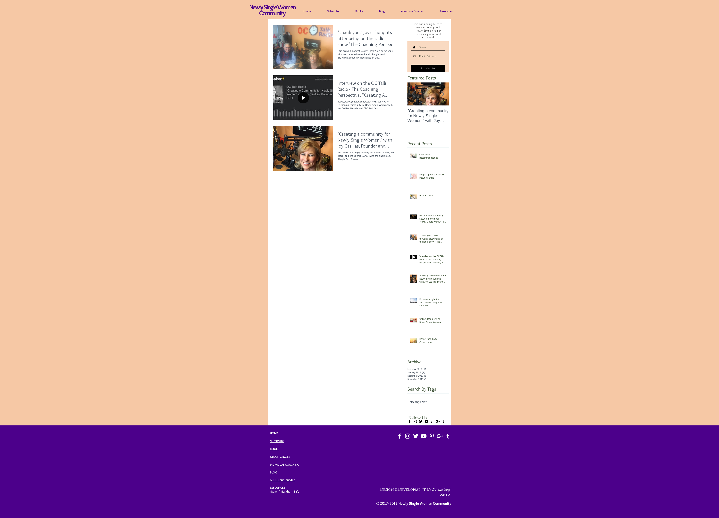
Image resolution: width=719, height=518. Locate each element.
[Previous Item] (413, 94)
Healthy (285, 491)
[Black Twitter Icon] (421, 421)
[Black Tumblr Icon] (443, 421)
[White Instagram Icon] (407, 436)
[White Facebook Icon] (399, 436)
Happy (273, 491)
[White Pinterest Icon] (431, 436)
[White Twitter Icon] (415, 436)
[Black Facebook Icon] (409, 421)
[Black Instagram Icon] (415, 421)
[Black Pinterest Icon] (432, 421)
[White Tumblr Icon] (448, 436)
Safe (296, 491)
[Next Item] (442, 94)
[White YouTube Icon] (423, 436)
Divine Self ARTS (441, 492)
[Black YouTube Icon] (426, 421)
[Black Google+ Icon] (438, 421)
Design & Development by (406, 489)
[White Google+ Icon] (439, 436)
